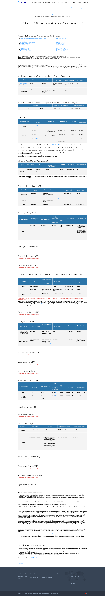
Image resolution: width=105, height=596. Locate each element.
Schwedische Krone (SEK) (25, 47)
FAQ (58, 2)
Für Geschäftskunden (36, 2)
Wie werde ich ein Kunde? (47, 577)
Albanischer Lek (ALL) (60, 45)
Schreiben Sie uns (76, 578)
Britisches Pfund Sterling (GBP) (26, 43)
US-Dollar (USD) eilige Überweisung (27, 42)
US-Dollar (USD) (23, 41)
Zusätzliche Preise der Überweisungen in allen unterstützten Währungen (35, 39)
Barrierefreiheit (54, 593)
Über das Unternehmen (23, 573)
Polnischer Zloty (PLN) (24, 44)
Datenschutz (35, 593)
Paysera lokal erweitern (23, 576)
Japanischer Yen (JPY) (60, 39)
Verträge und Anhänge (22, 593)
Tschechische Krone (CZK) (25, 50)
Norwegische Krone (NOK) (25, 45)
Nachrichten (20, 578)
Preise (53, 2)
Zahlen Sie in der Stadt (61, 573)
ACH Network (55, 144)
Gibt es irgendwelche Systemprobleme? (46, 580)
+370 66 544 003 (75, 573)
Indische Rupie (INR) (60, 44)
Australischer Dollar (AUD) (61, 38)
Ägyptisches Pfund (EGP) (61, 48)
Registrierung (77, 2)
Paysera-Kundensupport (41, 303)
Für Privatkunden (46, 2)
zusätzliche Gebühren (34, 557)
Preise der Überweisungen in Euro (78, 8)
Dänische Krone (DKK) (24, 48)
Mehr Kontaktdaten (75, 581)
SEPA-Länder (23, 83)
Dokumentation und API (44, 593)
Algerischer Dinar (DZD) (60, 50)
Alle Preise (21, 7)
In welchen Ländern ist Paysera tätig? (46, 574)
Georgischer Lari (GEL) (24, 52)
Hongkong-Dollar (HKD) (60, 43)
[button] (85, 593)
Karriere (19, 581)
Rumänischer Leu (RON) (25, 49)
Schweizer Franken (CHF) (61, 42)
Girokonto (32, 579)
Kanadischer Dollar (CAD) (61, 41)
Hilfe (66, 2)
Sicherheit (30, 593)
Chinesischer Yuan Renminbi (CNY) (63, 47)
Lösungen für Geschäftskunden (33, 574)
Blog (62, 2)
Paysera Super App (34, 577)
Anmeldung (85, 2)
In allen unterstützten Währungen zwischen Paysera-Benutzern (33, 38)
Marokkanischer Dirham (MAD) (62, 49)
